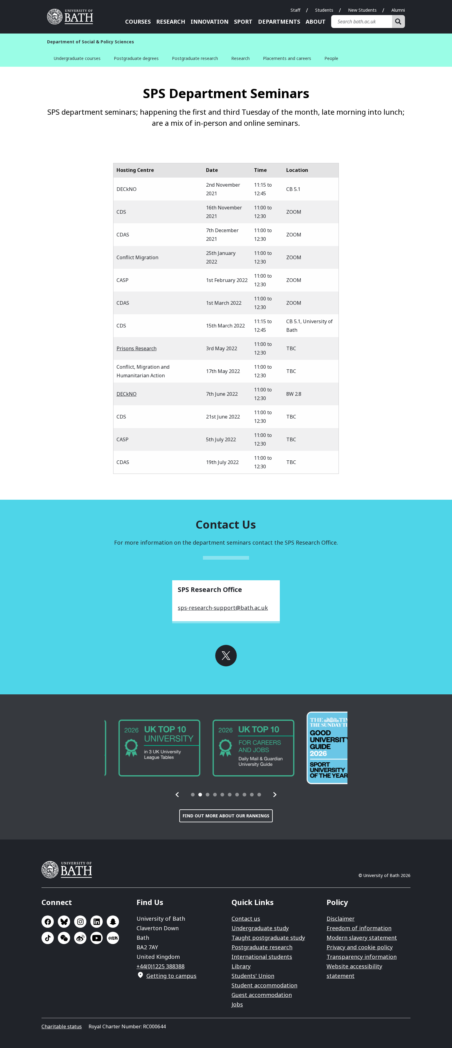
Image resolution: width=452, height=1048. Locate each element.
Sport (243, 21)
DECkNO (127, 394)
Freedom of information (359, 928)
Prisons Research (137, 348)
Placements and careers (287, 58)
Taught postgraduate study (268, 937)
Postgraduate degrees (136, 58)
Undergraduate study (260, 928)
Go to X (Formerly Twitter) (226, 655)
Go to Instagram (80, 921)
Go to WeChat (64, 938)
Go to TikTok (48, 938)
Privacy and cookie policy (360, 947)
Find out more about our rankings (226, 816)
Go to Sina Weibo (80, 938)
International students (262, 956)
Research (170, 21)
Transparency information (362, 956)
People (331, 58)
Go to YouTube (96, 938)
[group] (145, 748)
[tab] (193, 794)
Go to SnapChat (113, 921)
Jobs (237, 1004)
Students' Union (253, 975)
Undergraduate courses (77, 58)
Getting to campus (171, 975)
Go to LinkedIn (96, 921)
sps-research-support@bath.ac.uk (223, 607)
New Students (362, 10)
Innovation (209, 21)
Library (241, 966)
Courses (138, 21)
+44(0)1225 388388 (160, 966)
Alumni (398, 10)
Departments (279, 21)
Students (324, 10)
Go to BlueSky (64, 921)
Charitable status (62, 1026)
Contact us (246, 918)
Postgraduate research (195, 58)
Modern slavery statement (362, 937)
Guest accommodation (262, 994)
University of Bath (72, 16)
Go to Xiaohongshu (113, 938)
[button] (177, 794)
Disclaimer (341, 918)
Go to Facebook (48, 921)
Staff (295, 10)
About (316, 21)
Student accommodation (264, 985)
